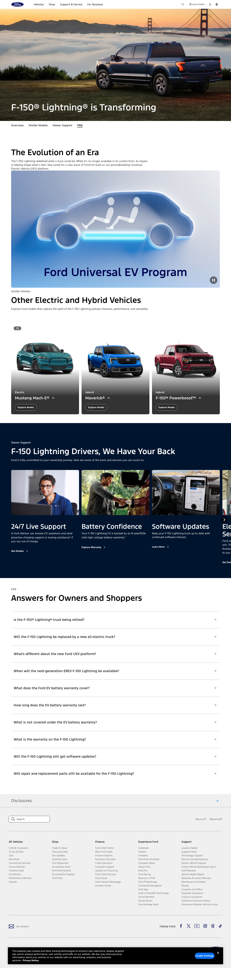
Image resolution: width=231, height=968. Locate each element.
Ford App (143, 889)
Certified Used (16, 870)
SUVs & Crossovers (18, 847)
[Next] (224, 520)
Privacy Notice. (31, 960)
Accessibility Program (63, 874)
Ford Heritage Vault (148, 904)
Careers (142, 851)
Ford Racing (144, 874)
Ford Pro (142, 870)
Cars (11, 855)
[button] (115, 617)
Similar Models (38, 125)
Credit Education (104, 862)
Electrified (14, 859)
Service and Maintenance (195, 859)
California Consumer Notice (196, 900)
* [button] (70, 537)
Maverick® (216, 819)
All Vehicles (15, 874)
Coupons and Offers (192, 889)
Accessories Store (61, 866)
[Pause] (213, 280)
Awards (13, 881)
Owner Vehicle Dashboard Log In (199, 866)
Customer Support (104, 866)
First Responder (60, 862)
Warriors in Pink (146, 878)
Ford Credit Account (105, 874)
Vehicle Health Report (193, 874)
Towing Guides (60, 851)
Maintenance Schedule (194, 881)
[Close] (218, 955)
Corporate (143, 847)
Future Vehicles (17, 866)
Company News (146, 862)
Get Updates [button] (58, 855)
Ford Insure (101, 878)
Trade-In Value (59, 847)
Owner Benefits (146, 896)
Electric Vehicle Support (194, 862)
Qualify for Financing (106, 870)
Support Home (189, 851)
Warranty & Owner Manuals (196, 878)
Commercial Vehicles (19, 862)
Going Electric (145, 900)
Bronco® (201, 819)
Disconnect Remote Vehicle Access (200, 904)
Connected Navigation (150, 885)
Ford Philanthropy (147, 881)
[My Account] (210, 4)
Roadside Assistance (192, 893)
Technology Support (192, 855)
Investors (143, 855)
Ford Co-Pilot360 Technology (153, 893)
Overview (17, 125)
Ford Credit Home (104, 847)
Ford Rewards (189, 870)
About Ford (144, 866)
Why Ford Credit (103, 851)
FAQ (79, 125)
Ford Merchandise (61, 870)
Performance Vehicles (20, 878)
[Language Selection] (217, 4)
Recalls (185, 885)
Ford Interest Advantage (108, 881)
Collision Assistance (192, 896)
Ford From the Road (148, 859)
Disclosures (21, 800)
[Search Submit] (183, 4)
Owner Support (62, 125)
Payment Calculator (105, 859)
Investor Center (103, 885)
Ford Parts (57, 878)
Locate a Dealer (190, 847)
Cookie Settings (205, 955)
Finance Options (104, 855)
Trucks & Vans (16, 851)
